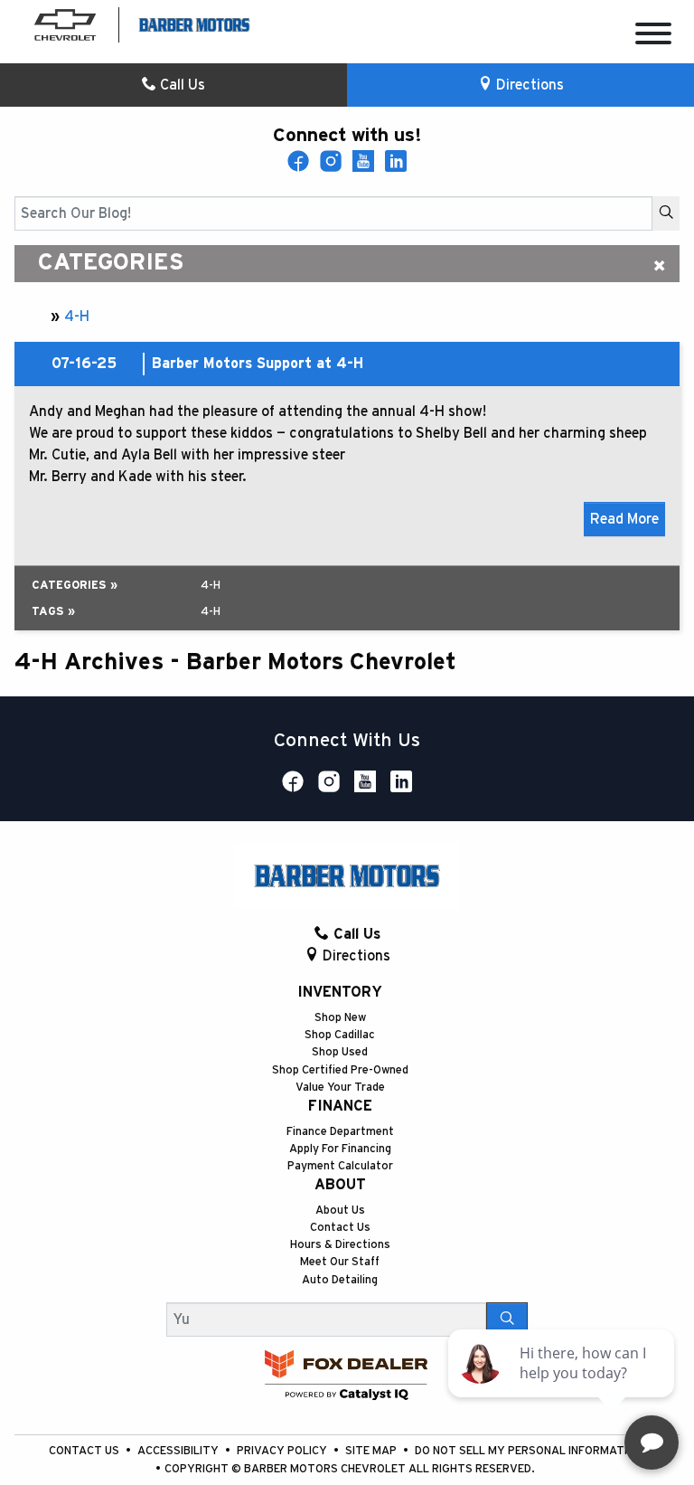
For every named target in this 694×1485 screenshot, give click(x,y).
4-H (76, 316)
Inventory (339, 992)
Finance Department (340, 1132)
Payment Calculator (340, 1166)
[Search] (666, 213)
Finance (340, 1106)
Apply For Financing (340, 1149)
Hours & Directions (340, 1245)
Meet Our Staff (340, 1262)
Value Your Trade (340, 1087)
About (340, 1185)
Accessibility (179, 1451)
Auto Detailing (340, 1280)
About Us (340, 1210)
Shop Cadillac (340, 1035)
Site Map (372, 1451)
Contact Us (340, 1228)
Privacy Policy (283, 1451)
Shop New (340, 1018)
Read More (624, 519)
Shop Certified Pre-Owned (340, 1070)
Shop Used (340, 1052)
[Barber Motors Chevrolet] (194, 23)
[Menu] (653, 36)
